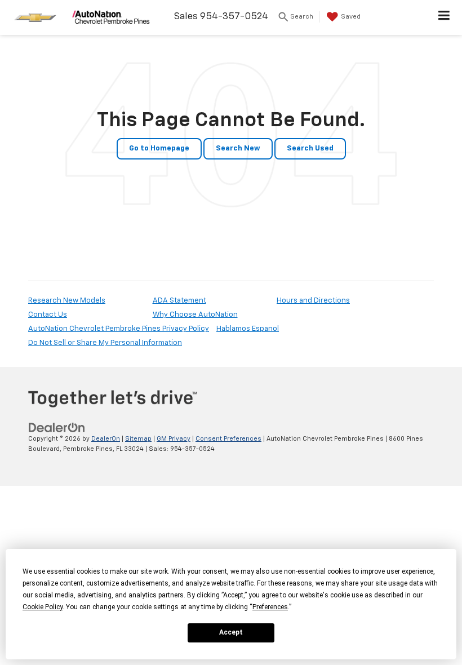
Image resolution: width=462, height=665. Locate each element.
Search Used (310, 148)
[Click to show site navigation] (444, 17)
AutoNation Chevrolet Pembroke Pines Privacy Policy (118, 329)
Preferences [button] (270, 607)
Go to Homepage (159, 148)
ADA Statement (179, 300)
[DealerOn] (57, 427)
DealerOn (105, 439)
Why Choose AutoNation (195, 314)
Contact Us (47, 314)
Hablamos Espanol (247, 329)
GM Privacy (173, 439)
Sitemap (138, 439)
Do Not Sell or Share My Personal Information (105, 343)
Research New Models (66, 300)
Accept (231, 632)
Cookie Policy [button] (43, 607)
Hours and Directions (313, 300)
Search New (238, 148)
